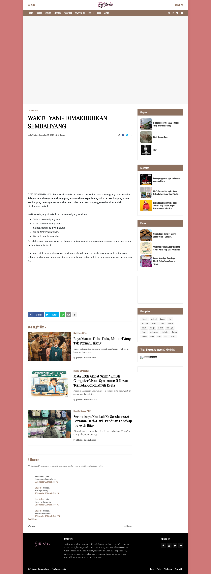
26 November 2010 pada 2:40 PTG (47, 516)
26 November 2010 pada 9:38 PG (47, 493)
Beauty (48, 13)
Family (162, 323)
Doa (165, 336)
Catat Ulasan (32, 519)
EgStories (39, 487)
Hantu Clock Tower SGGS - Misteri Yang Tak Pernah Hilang (166, 124)
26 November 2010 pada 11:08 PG (47, 504)
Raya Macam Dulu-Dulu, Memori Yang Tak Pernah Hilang (102, 340)
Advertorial (80, 13)
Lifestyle (57, 13)
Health (91, 13)
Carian (177, 4)
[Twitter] (127, 135)
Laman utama (33, 110)
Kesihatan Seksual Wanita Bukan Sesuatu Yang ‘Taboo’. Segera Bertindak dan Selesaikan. (165, 205)
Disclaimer (168, 569)
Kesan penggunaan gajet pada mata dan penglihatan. (166, 179)
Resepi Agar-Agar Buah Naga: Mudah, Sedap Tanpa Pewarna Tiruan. (164, 261)
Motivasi (154, 319)
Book (99, 13)
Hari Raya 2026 (80, 333)
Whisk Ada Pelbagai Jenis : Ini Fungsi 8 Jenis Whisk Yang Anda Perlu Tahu (166, 248)
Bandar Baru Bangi (81, 370)
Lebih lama (127, 526)
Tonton (174, 332)
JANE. (155, 150)
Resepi (152, 327)
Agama (162, 319)
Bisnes (154, 323)
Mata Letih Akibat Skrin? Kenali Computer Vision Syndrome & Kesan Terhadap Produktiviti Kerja (100, 380)
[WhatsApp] (62, 314)
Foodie (144, 332)
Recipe (39, 13)
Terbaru (32, 526)
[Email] (131, 135)
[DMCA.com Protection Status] (150, 357)
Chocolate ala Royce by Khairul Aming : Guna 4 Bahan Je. (164, 235)
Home (30, 13)
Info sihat (145, 323)
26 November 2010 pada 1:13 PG (46, 481)
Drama (173, 336)
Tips (170, 319)
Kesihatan (165, 332)
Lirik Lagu (170, 327)
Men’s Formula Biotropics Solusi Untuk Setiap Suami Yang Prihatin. (166, 192)
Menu (33, 4)
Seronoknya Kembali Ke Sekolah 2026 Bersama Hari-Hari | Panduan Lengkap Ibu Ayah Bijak (102, 421)
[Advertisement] (105, 60)
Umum (144, 327)
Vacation (68, 13)
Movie (106, 13)
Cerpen (144, 336)
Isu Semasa (154, 332)
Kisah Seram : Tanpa (160, 137)
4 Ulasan (61, 134)
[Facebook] (123, 135)
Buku (159, 336)
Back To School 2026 (82, 411)
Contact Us (179, 569)
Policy (159, 569)
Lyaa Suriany (39, 499)
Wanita (160, 327)
